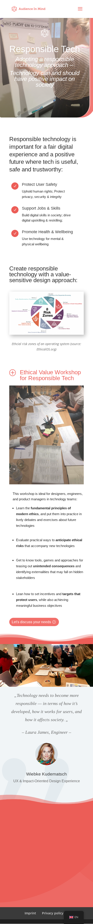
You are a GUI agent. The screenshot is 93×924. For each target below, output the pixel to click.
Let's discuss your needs (31, 622)
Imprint (30, 913)
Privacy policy (52, 913)
